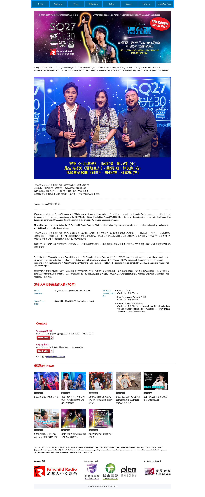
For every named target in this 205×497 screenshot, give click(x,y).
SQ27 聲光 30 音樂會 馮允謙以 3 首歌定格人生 (156, 398)
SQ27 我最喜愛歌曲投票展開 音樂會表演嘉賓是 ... (73, 435)
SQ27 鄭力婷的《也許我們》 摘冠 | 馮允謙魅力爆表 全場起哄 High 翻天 (73, 400)
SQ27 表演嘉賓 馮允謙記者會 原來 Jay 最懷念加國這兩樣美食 (100, 400)
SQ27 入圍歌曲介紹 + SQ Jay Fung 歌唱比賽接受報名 (46, 435)
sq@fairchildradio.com (55, 357)
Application (58, 4)
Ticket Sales (93, 4)
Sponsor (129, 4)
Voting (76, 4)
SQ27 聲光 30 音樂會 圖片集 (46, 397)
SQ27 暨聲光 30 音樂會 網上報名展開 (101, 435)
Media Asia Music (164, 4)
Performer (147, 4)
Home (40, 4)
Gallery (111, 4)
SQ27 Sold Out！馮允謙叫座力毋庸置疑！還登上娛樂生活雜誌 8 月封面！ (128, 400)
